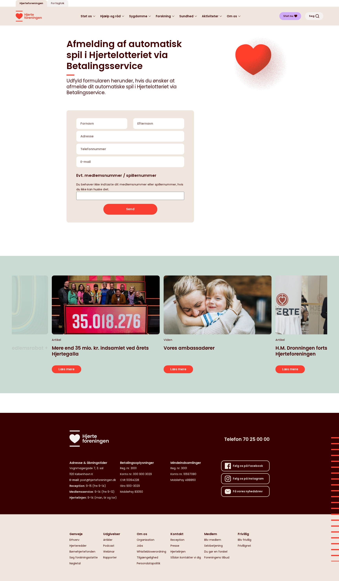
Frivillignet (244, 546)
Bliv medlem (212, 540)
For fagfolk (57, 3)
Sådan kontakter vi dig (185, 557)
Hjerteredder (78, 546)
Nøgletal (75, 563)
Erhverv (74, 540)
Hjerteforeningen (31, 3)
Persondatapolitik (148, 563)
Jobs (140, 546)
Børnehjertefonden (82, 552)
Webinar (109, 552)
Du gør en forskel (215, 552)
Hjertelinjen (178, 552)
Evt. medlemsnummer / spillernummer (116, 175)
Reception (177, 540)
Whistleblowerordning (151, 552)
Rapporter (110, 557)
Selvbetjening (213, 546)
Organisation (145, 540)
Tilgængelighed (147, 557)
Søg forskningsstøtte (83, 557)
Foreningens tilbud (216, 557)
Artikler (107, 540)
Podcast (108, 546)
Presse (174, 546)
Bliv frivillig (244, 540)
